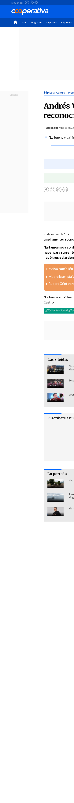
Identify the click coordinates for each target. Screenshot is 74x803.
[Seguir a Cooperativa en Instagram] (36, 2)
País (24, 22)
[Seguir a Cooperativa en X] (32, 2)
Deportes (51, 22)
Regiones (66, 22)
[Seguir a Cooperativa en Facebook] (27, 2)
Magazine (36, 22)
